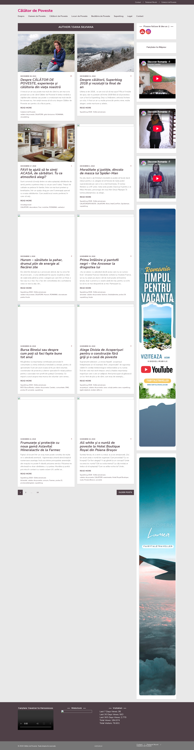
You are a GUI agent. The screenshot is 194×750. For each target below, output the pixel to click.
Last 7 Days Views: (109, 711)
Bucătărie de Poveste (100, 16)
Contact (138, 2)
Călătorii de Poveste (58, 16)
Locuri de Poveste (79, 16)
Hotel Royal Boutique (120, 477)
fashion (104, 295)
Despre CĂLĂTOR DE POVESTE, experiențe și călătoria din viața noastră (40, 83)
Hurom (46, 295)
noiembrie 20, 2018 (87, 439)
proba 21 (59, 480)
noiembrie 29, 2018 (87, 256)
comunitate (60, 387)
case (105, 387)
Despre (21, 16)
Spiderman (125, 204)
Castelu (52, 387)
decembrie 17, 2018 (28, 166)
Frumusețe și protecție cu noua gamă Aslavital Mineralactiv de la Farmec (40, 446)
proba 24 (122, 295)
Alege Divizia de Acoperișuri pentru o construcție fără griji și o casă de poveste (101, 353)
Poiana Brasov (89, 480)
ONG (67, 387)
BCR (22, 387)
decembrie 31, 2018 (87, 76)
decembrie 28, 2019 (28, 76)
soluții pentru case (114, 387)
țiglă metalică (85, 390)
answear (83, 295)
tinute (91, 297)
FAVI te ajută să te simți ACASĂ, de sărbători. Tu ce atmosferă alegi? (41, 173)
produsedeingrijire (27, 483)
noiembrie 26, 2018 (28, 346)
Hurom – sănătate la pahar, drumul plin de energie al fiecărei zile (41, 263)
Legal (129, 16)
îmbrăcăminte (113, 295)
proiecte (31, 390)
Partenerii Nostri (151, 2)
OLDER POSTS (125, 492)
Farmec (52, 480)
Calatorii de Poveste (168, 2)
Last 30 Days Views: (109, 714)
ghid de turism (49, 114)
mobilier (45, 207)
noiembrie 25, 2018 (87, 346)
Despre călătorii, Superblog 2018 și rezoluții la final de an (101, 83)
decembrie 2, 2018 (27, 256)
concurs (46, 480)
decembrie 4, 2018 (87, 166)
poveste (99, 480)
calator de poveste (27, 114)
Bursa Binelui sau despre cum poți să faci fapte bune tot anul (41, 353)
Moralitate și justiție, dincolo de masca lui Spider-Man (101, 171)
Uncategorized (25, 205)
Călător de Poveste (35, 10)
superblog (84, 206)
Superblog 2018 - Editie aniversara (92, 112)
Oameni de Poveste (37, 16)
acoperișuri (84, 387)
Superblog (118, 16)
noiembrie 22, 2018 (28, 439)
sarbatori (61, 207)
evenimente (107, 477)
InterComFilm (115, 204)
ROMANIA (59, 114)
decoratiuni (33, 207)
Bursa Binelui (29, 387)
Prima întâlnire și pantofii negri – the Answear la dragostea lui (99, 263)
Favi (39, 207)
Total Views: (106, 720)
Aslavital (23, 480)
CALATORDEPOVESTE (88, 204)
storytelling (24, 117)
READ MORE (26, 108)
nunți (82, 480)
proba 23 (23, 390)
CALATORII (39, 114)
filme (108, 204)
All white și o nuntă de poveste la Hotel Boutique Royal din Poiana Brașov (100, 446)
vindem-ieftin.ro (96, 390)
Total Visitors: (106, 723)
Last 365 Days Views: (110, 717)
